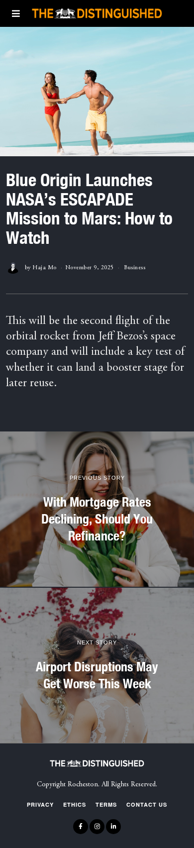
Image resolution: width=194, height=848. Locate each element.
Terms (106, 804)
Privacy (40, 804)
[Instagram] (97, 826)
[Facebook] (80, 826)
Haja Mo (44, 268)
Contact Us (146, 804)
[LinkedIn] (113, 826)
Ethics (74, 804)
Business (134, 268)
